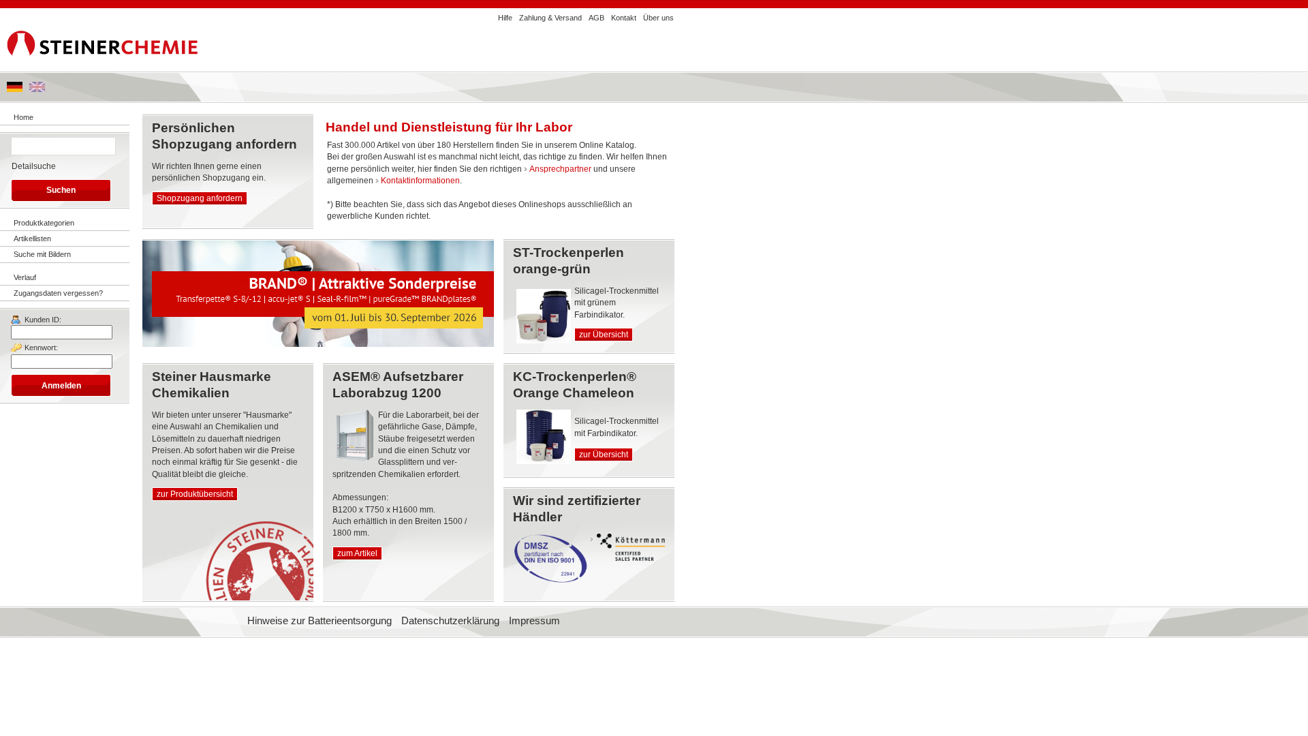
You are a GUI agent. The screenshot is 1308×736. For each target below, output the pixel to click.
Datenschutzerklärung (450, 620)
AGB (596, 18)
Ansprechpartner (560, 169)
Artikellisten (32, 238)
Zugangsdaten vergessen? (58, 293)
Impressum (534, 620)
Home (23, 117)
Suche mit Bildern (42, 254)
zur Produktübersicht (195, 494)
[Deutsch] (14, 89)
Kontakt (623, 18)
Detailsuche (34, 166)
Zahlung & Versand (550, 18)
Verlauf (25, 277)
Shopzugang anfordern (200, 198)
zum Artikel (357, 553)
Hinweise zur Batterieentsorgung (319, 620)
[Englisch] (37, 89)
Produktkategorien (44, 223)
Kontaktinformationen (420, 180)
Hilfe (505, 18)
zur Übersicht (603, 334)
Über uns (658, 18)
